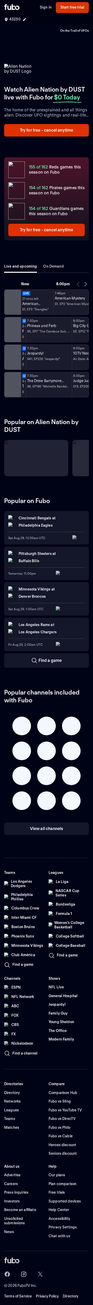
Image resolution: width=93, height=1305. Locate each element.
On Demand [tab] (53, 266)
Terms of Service (18, 1296)
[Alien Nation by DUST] (12, 302)
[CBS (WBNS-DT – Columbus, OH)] (12, 357)
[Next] (85, 284)
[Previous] (78, 284)
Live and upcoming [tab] (20, 266)
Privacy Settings (63, 1227)
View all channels (46, 828)
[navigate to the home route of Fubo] (12, 7)
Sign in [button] (46, 7)
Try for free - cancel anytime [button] (46, 130)
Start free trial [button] (72, 7)
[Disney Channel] (12, 329)
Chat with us (59, 1236)
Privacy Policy (47, 1296)
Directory (70, 1296)
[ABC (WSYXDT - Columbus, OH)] (12, 384)
